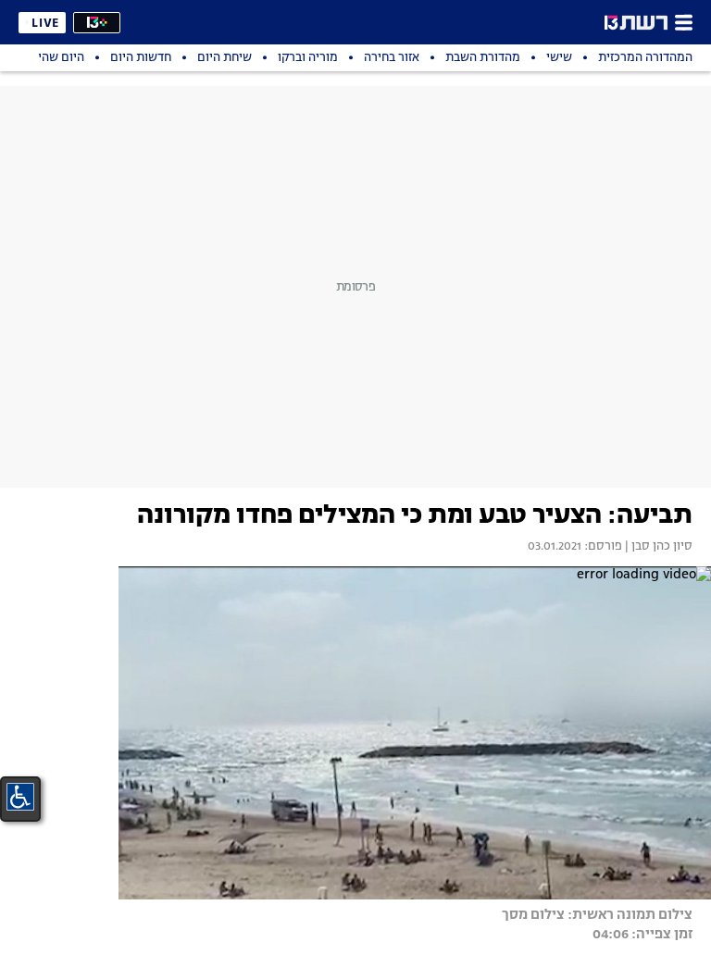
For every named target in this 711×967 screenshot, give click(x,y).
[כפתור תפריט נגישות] (20, 797)
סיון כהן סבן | (657, 546)
